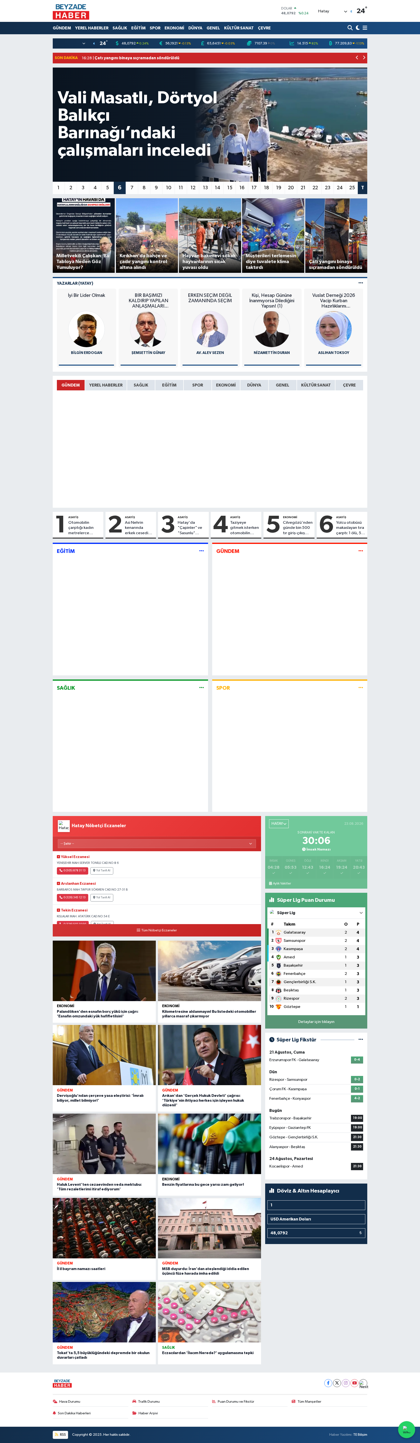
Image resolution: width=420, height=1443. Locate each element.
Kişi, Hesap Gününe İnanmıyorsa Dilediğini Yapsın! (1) (271, 301)
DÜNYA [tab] (254, 385)
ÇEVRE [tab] (349, 385)
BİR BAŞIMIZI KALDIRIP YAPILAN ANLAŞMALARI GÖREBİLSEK (148, 301)
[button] (357, 58)
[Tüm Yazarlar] (361, 283)
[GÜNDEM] (361, 551)
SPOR (155, 28)
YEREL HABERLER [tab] (105, 385)
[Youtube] (354, 1383)
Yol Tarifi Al (103, 870)
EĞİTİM (138, 28)
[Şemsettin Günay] (148, 329)
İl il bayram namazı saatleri (81, 1269)
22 (315, 187)
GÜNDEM (62, 28)
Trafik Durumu (149, 1401)
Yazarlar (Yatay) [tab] (75, 283)
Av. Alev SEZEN (210, 353)
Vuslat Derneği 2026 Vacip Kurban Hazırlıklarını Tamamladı (333, 301)
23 (327, 187)
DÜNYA (195, 28)
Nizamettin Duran (272, 353)
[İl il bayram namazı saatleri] (104, 1228)
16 (242, 187)
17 (254, 187)
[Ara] (351, 28)
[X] (337, 1383)
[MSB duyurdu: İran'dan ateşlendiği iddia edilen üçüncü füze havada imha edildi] (209, 1228)
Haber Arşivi (148, 1413)
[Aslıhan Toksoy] (333, 329)
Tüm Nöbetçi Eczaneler (159, 930)
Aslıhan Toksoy (333, 353)
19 (278, 187)
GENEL (213, 28)
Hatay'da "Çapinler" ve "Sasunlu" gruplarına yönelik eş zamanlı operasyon (190, 528)
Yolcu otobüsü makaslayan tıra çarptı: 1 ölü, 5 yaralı (350, 528)
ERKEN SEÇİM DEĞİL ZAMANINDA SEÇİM (210, 298)
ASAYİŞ (73, 517)
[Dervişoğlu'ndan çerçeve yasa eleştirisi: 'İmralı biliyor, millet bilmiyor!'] (104, 1055)
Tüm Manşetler (309, 1401)
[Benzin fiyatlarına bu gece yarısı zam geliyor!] (209, 1144)
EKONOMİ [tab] (226, 385)
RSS (62, 1434)
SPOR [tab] (197, 385)
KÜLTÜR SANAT (239, 28)
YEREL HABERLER (91, 28)
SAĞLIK (120, 28)
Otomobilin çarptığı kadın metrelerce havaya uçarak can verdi (84, 528)
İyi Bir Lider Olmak (86, 295)
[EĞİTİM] (201, 551)
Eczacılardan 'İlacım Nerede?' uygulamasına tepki (208, 1353)
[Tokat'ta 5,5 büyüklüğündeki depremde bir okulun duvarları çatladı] (104, 1312)
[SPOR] (361, 688)
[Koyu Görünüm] (357, 28)
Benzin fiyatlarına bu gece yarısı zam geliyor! (203, 1184)
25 (352, 187)
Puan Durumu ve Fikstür (236, 1401)
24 (340, 187)
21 (303, 187)
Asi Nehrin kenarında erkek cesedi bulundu (136, 528)
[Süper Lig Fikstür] (361, 1040)
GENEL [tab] (282, 385)
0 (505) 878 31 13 (74, 870)
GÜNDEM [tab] (70, 385)
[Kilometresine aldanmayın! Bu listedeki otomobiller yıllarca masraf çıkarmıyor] (209, 971)
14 (217, 187)
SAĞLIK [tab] (141, 385)
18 (266, 187)
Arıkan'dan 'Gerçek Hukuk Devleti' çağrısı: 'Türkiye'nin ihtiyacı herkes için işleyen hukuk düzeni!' (203, 1100)
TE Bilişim (360, 1434)
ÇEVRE (264, 28)
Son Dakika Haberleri (74, 1413)
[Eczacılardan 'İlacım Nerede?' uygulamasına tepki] (209, 1312)
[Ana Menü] (364, 28)
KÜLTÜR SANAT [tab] (316, 385)
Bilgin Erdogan (86, 353)
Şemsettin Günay (148, 353)
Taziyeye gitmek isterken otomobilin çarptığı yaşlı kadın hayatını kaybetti (244, 528)
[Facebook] (328, 1383)
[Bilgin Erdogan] (86, 329)
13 (205, 187)
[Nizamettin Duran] (272, 329)
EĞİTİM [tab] (169, 385)
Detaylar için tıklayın (316, 1022)
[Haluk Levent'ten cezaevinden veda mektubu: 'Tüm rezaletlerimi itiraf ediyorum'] (104, 1144)
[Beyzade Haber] (71, 11)
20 (291, 187)
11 (181, 187)
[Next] (363, 1383)
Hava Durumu (69, 1401)
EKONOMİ (174, 28)
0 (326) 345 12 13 (74, 897)
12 (193, 187)
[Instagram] (346, 1383)
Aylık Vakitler (282, 883)
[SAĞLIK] (201, 688)
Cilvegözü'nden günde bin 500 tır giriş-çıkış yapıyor (298, 528)
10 (168, 187)
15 (229, 187)
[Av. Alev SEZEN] (210, 329)
